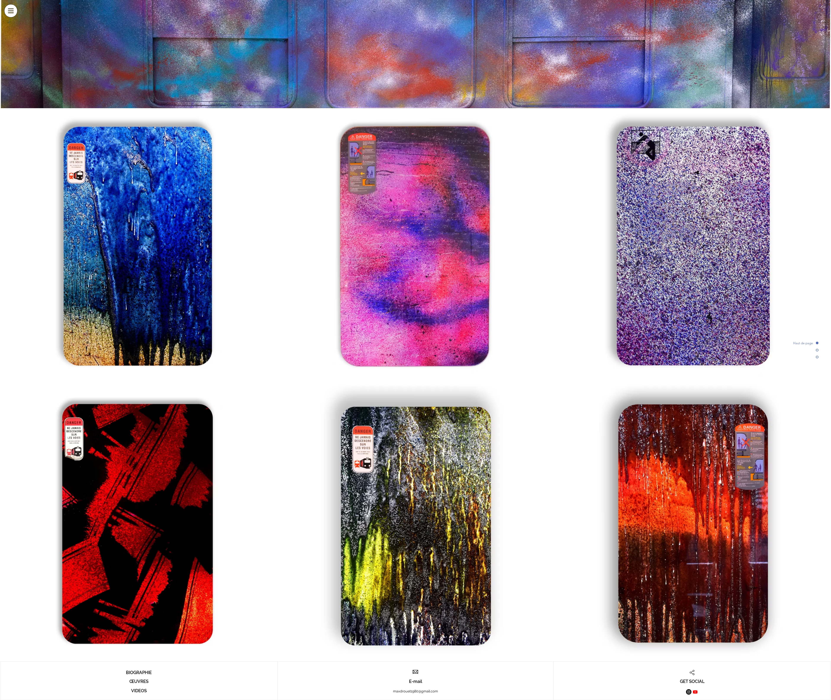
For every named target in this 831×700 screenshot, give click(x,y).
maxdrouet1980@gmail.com (415, 691)
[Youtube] (695, 692)
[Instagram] (688, 692)
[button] (11, 11)
